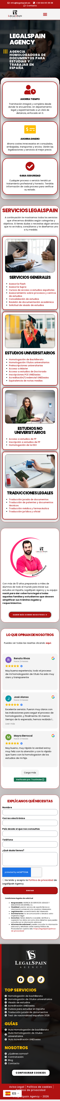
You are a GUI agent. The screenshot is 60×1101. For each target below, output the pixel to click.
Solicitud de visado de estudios (26, 305)
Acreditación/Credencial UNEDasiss (29, 377)
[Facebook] (20, 979)
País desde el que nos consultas (21, 829)
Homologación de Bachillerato (26, 359)
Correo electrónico (13, 818)
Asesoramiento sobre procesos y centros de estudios (32, 294)
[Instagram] (30, 979)
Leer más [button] (10, 724)
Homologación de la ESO (23, 445)
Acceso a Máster (18, 368)
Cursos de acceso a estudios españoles (31, 290)
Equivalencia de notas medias (26, 380)
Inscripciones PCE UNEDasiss (24, 374)
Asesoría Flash (17, 283)
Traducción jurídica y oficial (24, 511)
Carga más (30, 772)
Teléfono (7, 839)
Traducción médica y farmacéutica (29, 508)
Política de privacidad (40, 880)
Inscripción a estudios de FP (24, 442)
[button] (45, 14)
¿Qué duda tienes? (13, 850)
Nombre (7, 807)
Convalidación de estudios (24, 299)
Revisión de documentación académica (31, 302)
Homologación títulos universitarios (29, 362)
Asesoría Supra (17, 286)
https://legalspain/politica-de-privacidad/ (33, 930)
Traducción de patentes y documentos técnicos (31, 504)
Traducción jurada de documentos (28, 499)
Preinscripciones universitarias (26, 365)
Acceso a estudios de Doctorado (27, 371)
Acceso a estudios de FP (22, 439)
